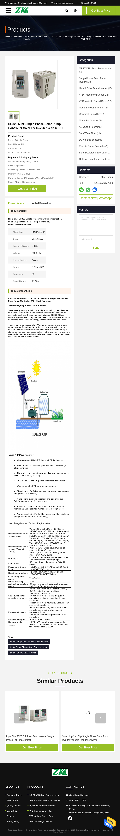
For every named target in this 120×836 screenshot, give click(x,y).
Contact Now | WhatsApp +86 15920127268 (96, 198)
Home (7, 37)
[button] (19, 718)
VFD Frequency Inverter (40, 811)
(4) (93, 107)
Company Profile (14, 795)
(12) (95, 101)
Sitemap (10, 816)
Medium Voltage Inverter (40, 821)
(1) (93, 146)
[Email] (95, 190)
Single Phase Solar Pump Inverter (35, 38)
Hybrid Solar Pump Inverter (42, 805)
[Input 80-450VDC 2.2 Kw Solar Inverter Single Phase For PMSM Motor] (32, 713)
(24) (94, 95)
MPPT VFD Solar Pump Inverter (44, 795)
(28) (92, 80)
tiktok (70, 818)
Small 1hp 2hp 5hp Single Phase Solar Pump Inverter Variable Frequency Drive (85, 738)
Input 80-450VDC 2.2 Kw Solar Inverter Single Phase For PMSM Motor (30, 738)
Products (17, 37)
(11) (90, 133)
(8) (91, 140)
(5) (92, 114)
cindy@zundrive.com (63, 3)
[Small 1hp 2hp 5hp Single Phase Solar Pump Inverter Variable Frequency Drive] (88, 713)
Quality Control (13, 805)
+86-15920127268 (87, 3)
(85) (95, 70)
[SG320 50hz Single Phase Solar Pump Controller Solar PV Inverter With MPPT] (33, 84)
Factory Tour (12, 800)
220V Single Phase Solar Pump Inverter (28, 647)
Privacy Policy (13, 821)
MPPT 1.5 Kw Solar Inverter (23, 653)
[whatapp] (88, 190)
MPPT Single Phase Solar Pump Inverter (29, 641)
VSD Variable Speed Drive (41, 816)
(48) (95, 88)
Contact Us (12, 811)
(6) (90, 120)
